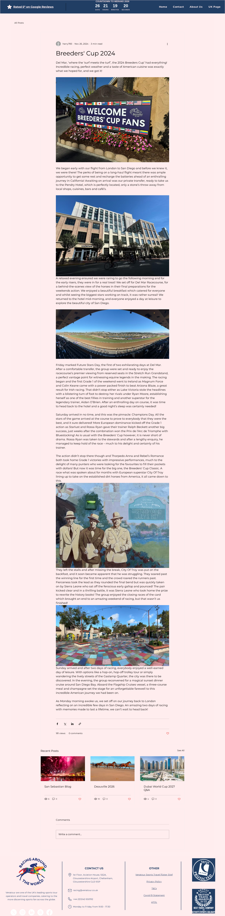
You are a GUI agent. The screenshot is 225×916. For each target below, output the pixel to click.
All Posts (19, 22)
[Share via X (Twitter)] (64, 723)
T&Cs (154, 888)
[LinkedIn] (31, 912)
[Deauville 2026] (112, 768)
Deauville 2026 (104, 786)
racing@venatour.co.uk (85, 890)
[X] (14, 912)
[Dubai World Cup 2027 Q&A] (162, 768)
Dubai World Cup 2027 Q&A (159, 788)
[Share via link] (79, 723)
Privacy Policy (154, 881)
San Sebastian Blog (57, 786)
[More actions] (167, 44)
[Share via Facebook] (57, 723)
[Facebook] (49, 912)
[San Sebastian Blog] (63, 768)
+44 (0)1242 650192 (83, 899)
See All (180, 750)
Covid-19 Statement (154, 895)
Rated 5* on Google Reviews (33, 7)
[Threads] (40, 912)
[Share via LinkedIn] (72, 723)
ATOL (154, 902)
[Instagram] (22, 912)
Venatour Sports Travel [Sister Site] (154, 874)
